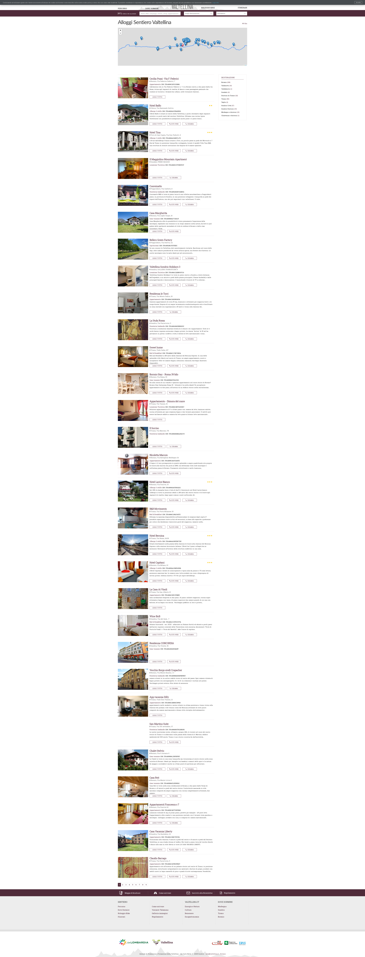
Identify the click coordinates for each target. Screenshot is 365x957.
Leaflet (245, 65)
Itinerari (121, 917)
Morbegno (222, 906)
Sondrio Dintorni (227, 109)
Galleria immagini (160, 913)
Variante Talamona (160, 910)
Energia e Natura (192, 906)
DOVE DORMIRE (152, 8)
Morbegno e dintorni (228, 112)
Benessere (189, 913)
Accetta (358, 2)
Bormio (224, 82)
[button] (182, 45)
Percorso (121, 906)
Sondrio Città (226, 105)
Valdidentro (225, 89)
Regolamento (157, 917)
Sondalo (224, 92)
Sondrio (221, 910)
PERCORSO (122, 8)
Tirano (223, 99)
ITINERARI (242, 8)
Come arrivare (158, 906)
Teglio (223, 102)
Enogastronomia (192, 917)
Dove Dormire (123, 910)
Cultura (188, 910)
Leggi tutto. (215, 3)
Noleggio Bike (124, 913)
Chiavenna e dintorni (229, 115)
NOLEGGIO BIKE (208, 8)
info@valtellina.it (212, 954)
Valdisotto (225, 86)
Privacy (223, 954)
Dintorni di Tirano (228, 95)
